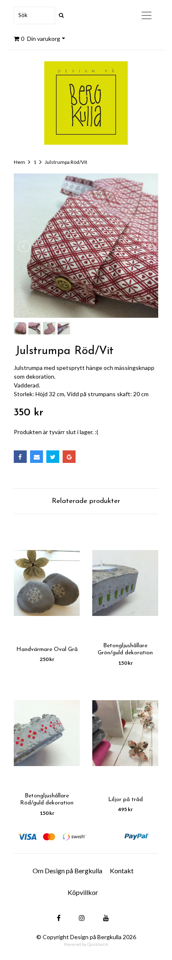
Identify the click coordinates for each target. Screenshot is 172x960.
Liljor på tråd (125, 800)
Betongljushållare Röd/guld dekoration (46, 799)
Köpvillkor (83, 892)
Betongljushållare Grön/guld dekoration (125, 649)
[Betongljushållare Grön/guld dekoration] (125, 583)
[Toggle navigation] (146, 15)
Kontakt (122, 871)
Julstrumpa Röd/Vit (66, 162)
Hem (19, 162)
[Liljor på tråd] (125, 733)
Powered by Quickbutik (86, 944)
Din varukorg (40, 38)
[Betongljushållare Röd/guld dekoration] (47, 733)
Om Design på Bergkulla (67, 871)
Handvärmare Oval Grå (47, 649)
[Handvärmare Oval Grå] (47, 583)
